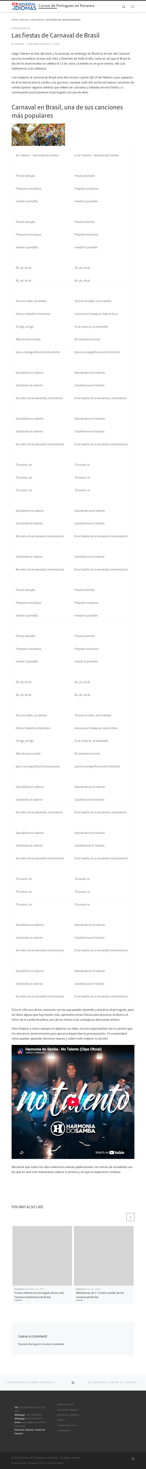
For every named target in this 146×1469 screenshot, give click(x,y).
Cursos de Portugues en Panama (39, 1457)
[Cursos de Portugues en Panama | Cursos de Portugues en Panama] (24, 6)
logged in (37, 1344)
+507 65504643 (33, 1414)
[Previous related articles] (122, 1217)
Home (15, 19)
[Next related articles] (130, 1217)
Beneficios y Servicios (68, 1414)
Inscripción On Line (66, 1425)
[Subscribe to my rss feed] (133, 1459)
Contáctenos (63, 1430)
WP (24, 1463)
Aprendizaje (37, 19)
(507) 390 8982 (26, 1407)
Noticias (24, 19)
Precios (61, 1420)
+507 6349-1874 (34, 1418)
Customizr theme (54, 1463)
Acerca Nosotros (65, 1404)
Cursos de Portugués (67, 1409)
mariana (19, 44)
